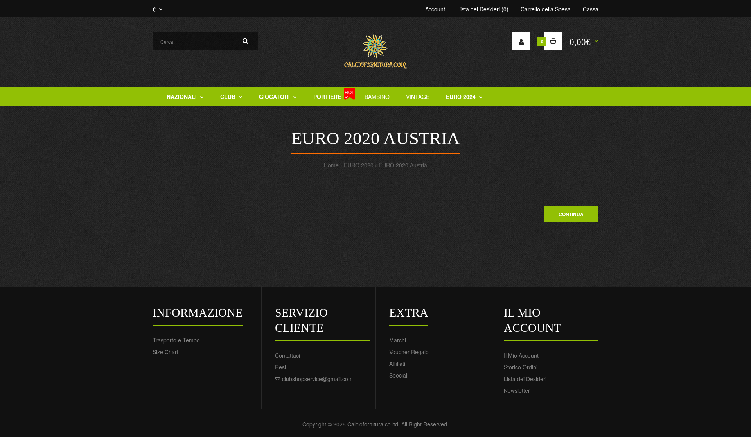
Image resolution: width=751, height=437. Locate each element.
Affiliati (397, 363)
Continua (571, 214)
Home (331, 165)
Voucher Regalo (409, 352)
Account (435, 9)
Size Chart (165, 352)
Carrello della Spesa (546, 9)
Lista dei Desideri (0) (482, 9)
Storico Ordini (520, 367)
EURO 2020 (359, 165)
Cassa (590, 9)
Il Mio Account (521, 355)
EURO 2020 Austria (403, 165)
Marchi (397, 340)
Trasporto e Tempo (176, 340)
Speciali (398, 375)
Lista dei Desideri (525, 379)
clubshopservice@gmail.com (317, 379)
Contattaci (287, 355)
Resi (280, 367)
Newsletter (517, 390)
